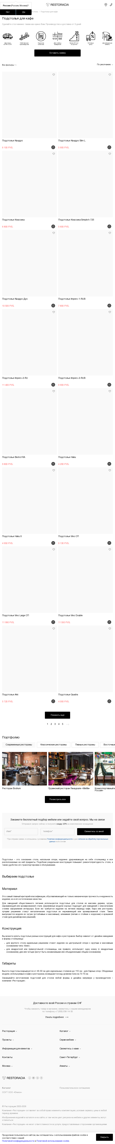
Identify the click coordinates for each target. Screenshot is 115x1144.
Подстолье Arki (10, 695)
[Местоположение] (106, 5)
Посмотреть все (58, 799)
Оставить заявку (57, 53)
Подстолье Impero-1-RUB (72, 299)
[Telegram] (29, 1077)
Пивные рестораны (85, 745)
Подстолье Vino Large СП (15, 616)
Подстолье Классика (13, 220)
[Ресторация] (57, 4)
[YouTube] (33, 1077)
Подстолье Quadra (68, 695)
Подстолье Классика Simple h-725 (76, 220)
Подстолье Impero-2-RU (15, 378)
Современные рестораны (19, 745)
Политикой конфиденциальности (18, 1141)
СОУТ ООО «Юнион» (12, 1092)
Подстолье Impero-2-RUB (72, 378)
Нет (8, 12)
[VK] (37, 1077)
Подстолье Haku (67, 457)
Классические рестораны (53, 745)
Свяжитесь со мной (94, 831)
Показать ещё (57, 715)
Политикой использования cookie (53, 1141)
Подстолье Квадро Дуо (15, 299)
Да (23, 12)
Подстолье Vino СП (68, 536)
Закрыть (104, 1137)
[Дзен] (41, 1077)
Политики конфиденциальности (60, 839)
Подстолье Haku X (12, 536)
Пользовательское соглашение (75, 1088)
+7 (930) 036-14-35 (64, 1012)
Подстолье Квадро (12, 141)
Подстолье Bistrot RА (13, 457)
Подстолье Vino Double (70, 616)
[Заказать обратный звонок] (111, 5)
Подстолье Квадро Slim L (71, 141)
